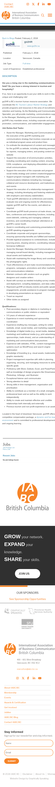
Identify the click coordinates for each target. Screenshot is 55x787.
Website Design (18, 778)
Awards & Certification (15, 702)
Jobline (7, 712)
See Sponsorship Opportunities (27, 599)
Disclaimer (27, 774)
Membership (10, 692)
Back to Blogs (8, 38)
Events (7, 697)
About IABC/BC (12, 688)
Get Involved (10, 707)
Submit (12, 761)
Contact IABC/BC (9, 5)
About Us (40, 774)
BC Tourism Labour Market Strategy (32, 105)
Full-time (26, 63)
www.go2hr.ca (33, 46)
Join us (24, 573)
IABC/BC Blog (11, 717)
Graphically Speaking (39, 778)
